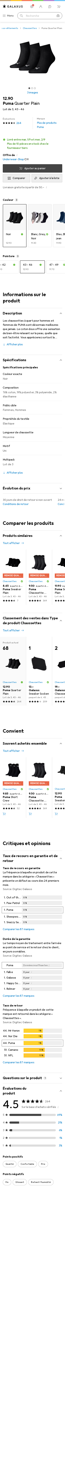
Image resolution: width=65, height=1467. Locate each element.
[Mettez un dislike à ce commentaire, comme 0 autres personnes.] (59, 1214)
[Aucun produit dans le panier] (59, 6)
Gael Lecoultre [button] (20, 1212)
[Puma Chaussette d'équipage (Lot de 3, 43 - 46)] (39, 577)
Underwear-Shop (13, 159)
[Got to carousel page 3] (35, 88)
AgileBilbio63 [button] (19, 1432)
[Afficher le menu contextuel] (36, 1214)
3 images (32, 92)
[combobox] (8, 1201)
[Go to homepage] (13, 6)
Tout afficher (11, 543)
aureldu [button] (15, 1330)
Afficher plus (15, 344)
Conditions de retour (16, 504)
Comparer (19, 178)
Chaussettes (30, 28)
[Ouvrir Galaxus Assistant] (50, 6)
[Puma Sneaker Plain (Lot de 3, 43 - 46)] (13, 577)
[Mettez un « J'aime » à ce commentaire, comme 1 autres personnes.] (44, 1331)
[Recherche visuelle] (58, 15)
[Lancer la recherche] (21, 16)
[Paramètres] (31, 6)
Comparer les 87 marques (18, 929)
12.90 (8, 98)
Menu (10, 15)
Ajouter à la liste (49, 178)
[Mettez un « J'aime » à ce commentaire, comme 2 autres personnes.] (44, 1214)
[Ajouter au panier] (4, 814)
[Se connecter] (40, 6)
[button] (32, 144)
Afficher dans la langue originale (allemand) (33, 1409)
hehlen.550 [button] (18, 1277)
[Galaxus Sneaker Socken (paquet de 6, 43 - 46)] (39, 671)
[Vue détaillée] (32, 910)
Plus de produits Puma (47, 123)
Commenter (14, 1261)
